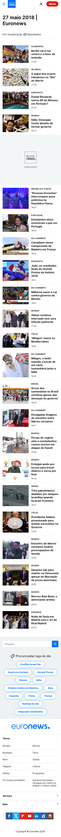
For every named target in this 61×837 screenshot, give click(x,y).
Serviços (7, 796)
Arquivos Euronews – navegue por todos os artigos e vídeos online (44, 783)
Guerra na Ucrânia (18, 672)
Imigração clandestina (30, 711)
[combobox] (30, 644)
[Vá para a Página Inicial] (12, 4)
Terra (35, 752)
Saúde (36, 759)
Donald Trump (45, 672)
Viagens (7, 766)
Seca (50, 688)
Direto (52, 3)
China (31, 696)
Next (5, 759)
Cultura (36, 766)
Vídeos (6, 773)
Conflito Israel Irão (30, 664)
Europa (6, 745)
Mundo (36, 745)
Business (7, 752)
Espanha (14, 696)
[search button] (55, 644)
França (48, 696)
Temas (6, 738)
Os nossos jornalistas (14, 780)
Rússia (23, 680)
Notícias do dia (30, 703)
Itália (39, 680)
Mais (5, 804)
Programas (38, 773)
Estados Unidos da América (23, 688)
